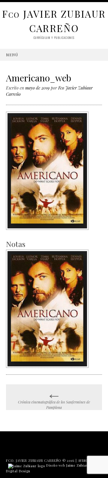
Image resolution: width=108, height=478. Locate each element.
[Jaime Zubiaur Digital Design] (26, 465)
